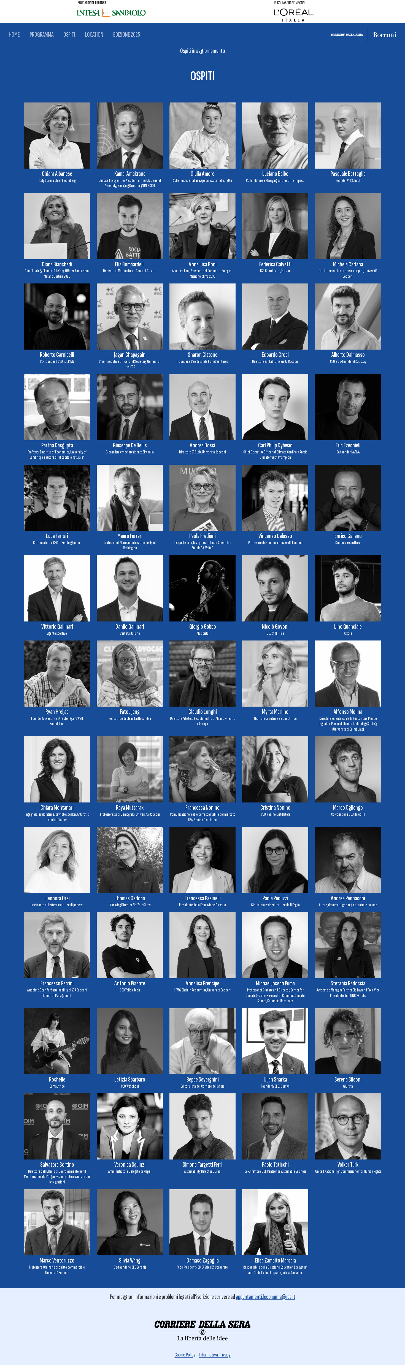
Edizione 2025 (126, 35)
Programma (41, 35)
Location (94, 35)
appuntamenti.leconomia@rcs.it (265, 1297)
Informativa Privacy (215, 1354)
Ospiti (69, 35)
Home (14, 35)
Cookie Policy (185, 1354)
